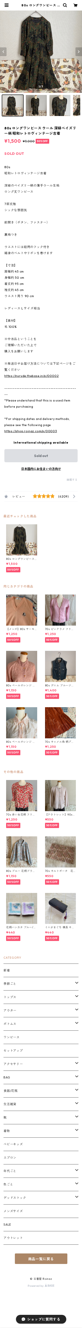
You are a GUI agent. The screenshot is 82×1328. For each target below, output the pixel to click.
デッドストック (14, 1198)
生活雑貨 (9, 1104)
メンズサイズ (13, 1211)
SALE (7, 1224)
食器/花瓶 (10, 1091)
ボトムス (9, 1024)
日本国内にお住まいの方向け (41, 469)
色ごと (8, 1184)
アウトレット (13, 1238)
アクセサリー (13, 1064)
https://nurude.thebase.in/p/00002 (31, 376)
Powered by (36, 1285)
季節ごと (9, 984)
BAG (6, 1077)
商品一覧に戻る (41, 1259)
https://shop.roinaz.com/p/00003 (30, 431)
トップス (9, 997)
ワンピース (11, 1037)
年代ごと (9, 1171)
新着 (6, 970)
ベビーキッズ (13, 1144)
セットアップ (13, 1051)
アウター (9, 1010)
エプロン (9, 1158)
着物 (6, 1131)
